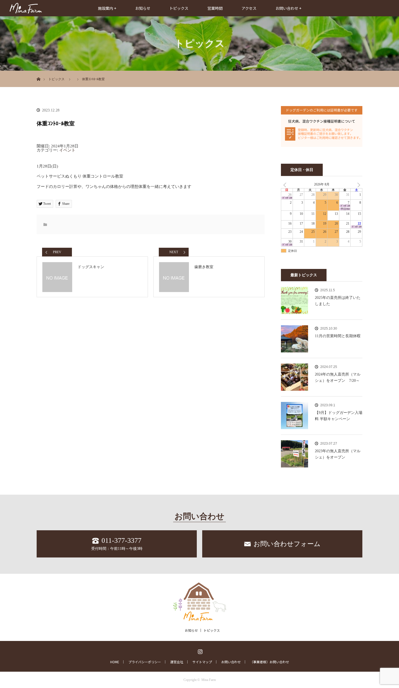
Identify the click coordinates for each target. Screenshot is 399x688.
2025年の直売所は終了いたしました (337, 301)
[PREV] (286, 185)
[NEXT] (357, 185)
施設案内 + (107, 8)
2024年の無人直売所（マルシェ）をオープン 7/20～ (337, 377)
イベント (67, 150)
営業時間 (215, 8)
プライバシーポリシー (144, 662)
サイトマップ (202, 662)
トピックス (178, 8)
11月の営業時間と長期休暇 (337, 336)
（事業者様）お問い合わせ (269, 662)
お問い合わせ (231, 662)
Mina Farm (208, 680)
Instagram (199, 650)
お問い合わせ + (288, 8)
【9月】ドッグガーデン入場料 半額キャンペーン (338, 416)
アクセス (249, 8)
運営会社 (176, 662)
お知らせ (142, 8)
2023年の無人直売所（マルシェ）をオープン (337, 454)
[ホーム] (38, 73)
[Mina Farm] (199, 618)
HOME (114, 662)
